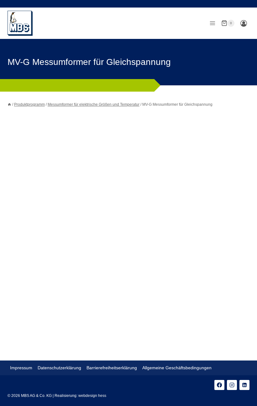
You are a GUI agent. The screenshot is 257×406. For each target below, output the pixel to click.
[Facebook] (219, 385)
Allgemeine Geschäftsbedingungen (177, 367)
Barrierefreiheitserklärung (112, 367)
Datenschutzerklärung (59, 367)
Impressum (21, 367)
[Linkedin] (244, 385)
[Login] (243, 23)
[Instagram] (232, 385)
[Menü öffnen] (212, 23)
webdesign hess (92, 395)
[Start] (9, 104)
